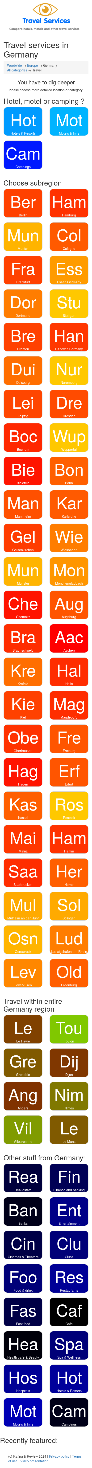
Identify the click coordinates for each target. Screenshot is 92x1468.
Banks (23, 1223)
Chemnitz (23, 616)
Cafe (69, 1323)
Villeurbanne (23, 1141)
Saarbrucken (23, 884)
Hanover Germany (69, 349)
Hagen (23, 784)
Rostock (69, 817)
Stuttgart (69, 315)
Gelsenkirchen (23, 549)
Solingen (69, 918)
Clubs (69, 1256)
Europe (32, 65)
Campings (23, 166)
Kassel (23, 817)
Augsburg (69, 616)
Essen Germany (69, 282)
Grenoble (23, 1074)
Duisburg (23, 382)
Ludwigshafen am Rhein (69, 951)
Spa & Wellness (69, 1357)
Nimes (69, 1108)
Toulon (69, 1041)
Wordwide (14, 65)
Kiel (23, 717)
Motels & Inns (69, 133)
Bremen (23, 349)
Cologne (69, 248)
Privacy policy (59, 1456)
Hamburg (69, 215)
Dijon (69, 1074)
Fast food (23, 1323)
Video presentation (34, 1461)
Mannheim (23, 516)
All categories (17, 70)
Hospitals (23, 1390)
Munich (23, 248)
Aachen (69, 650)
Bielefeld (23, 482)
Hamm (69, 851)
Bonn (69, 482)
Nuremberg (69, 382)
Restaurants (69, 1290)
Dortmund (23, 315)
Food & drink (23, 1290)
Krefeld (23, 683)
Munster (23, 583)
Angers (23, 1108)
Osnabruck (23, 951)
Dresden (69, 416)
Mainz (23, 851)
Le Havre (23, 1041)
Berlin (23, 215)
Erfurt (69, 784)
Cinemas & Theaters (23, 1256)
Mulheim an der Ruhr (23, 918)
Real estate (23, 1189)
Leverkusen (23, 985)
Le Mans (69, 1141)
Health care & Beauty (23, 1357)
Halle (69, 683)
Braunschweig (23, 650)
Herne (69, 884)
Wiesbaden (69, 549)
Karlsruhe (69, 516)
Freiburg (69, 750)
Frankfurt (23, 282)
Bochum (23, 449)
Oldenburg (69, 985)
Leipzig (23, 416)
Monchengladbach (69, 583)
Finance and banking (69, 1189)
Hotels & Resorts (23, 133)
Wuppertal (69, 449)
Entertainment (69, 1223)
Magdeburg (69, 717)
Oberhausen (23, 750)
